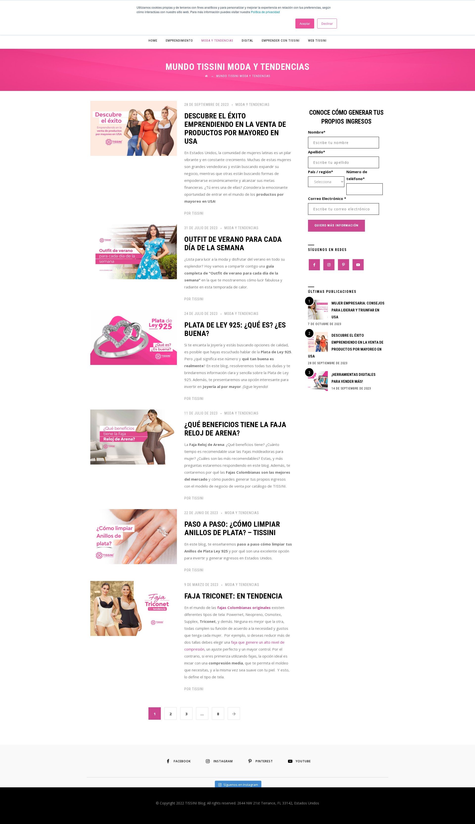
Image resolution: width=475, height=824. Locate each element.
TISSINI (198, 213)
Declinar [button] (327, 23)
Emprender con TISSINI (281, 40)
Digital (247, 40)
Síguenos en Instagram (240, 784)
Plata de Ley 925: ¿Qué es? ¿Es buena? (235, 329)
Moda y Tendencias (217, 40)
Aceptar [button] (305, 23)
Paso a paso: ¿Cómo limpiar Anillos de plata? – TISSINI (232, 528)
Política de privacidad (265, 12)
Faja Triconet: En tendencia (233, 596)
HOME (152, 40)
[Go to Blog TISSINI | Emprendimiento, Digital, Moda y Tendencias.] (206, 76)
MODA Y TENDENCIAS (253, 105)
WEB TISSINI (317, 40)
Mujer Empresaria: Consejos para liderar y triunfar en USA (358, 310)
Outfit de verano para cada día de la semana (233, 243)
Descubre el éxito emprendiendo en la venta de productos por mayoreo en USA (235, 128)
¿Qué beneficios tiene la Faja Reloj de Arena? (235, 428)
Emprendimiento (179, 40)
